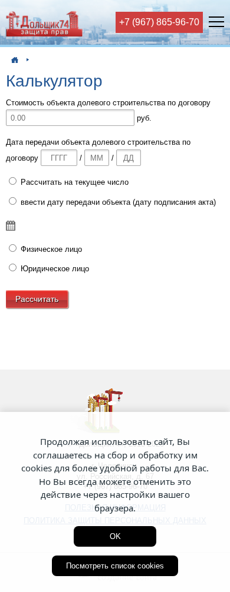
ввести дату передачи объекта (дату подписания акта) (117, 202)
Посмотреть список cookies (115, 565)
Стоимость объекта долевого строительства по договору (108, 102)
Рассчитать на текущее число (73, 182)
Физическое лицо (50, 249)
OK (115, 536)
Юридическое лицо (53, 268)
